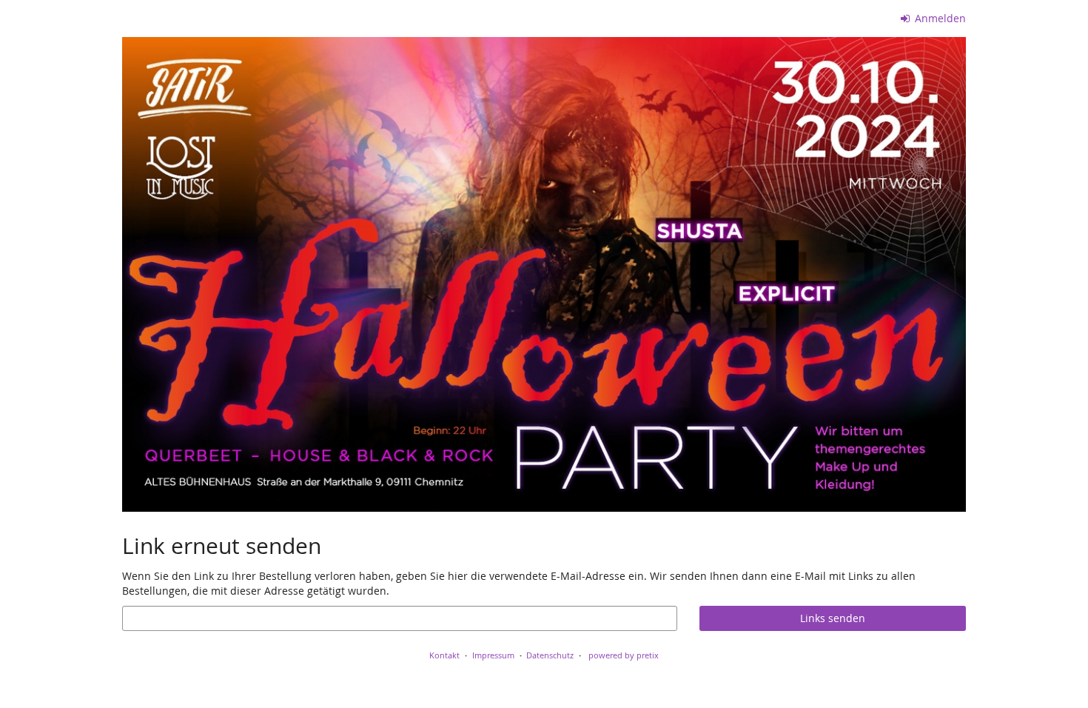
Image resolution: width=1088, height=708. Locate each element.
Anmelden (939, 18)
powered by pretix (623, 655)
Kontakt (444, 655)
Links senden (832, 618)
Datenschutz (550, 655)
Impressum (493, 655)
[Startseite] (544, 274)
